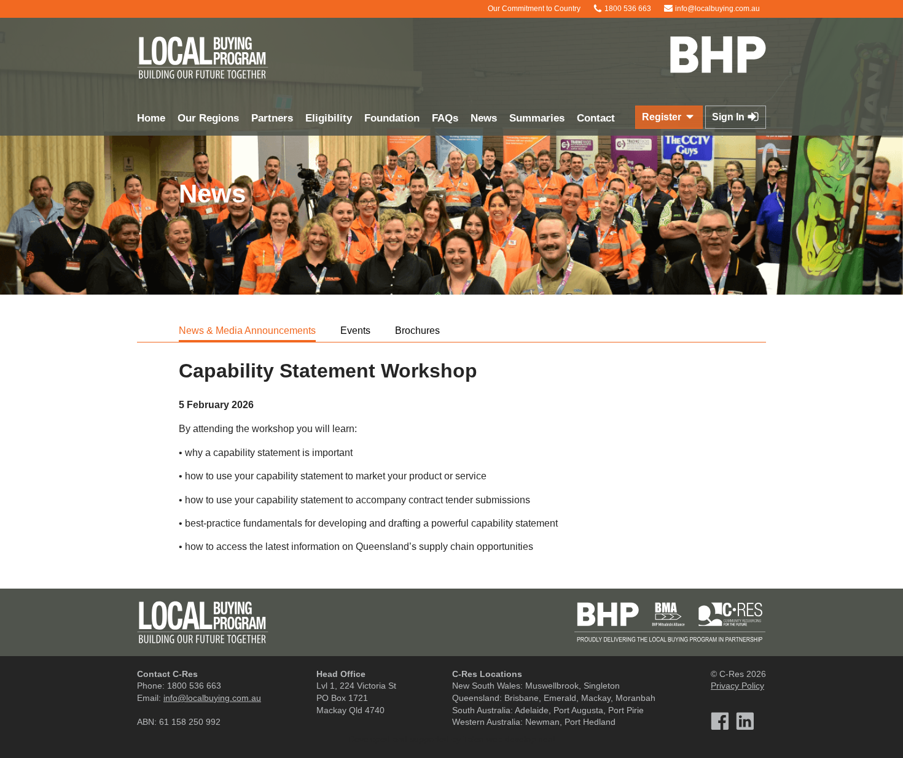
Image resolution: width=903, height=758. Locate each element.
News (484, 118)
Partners (272, 118)
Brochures (417, 330)
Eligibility (328, 118)
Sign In (729, 117)
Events (355, 330)
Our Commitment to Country (533, 8)
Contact (596, 118)
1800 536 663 (627, 8)
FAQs (445, 118)
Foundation (392, 118)
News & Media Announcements (247, 330)
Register (663, 117)
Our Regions (208, 118)
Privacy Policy (737, 685)
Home (151, 118)
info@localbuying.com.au (716, 8)
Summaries (537, 118)
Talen (473, 739)
